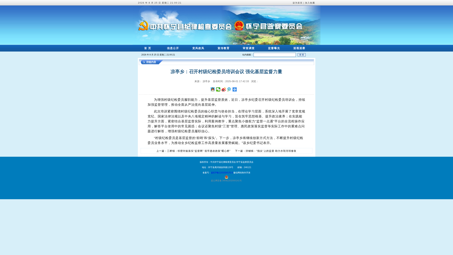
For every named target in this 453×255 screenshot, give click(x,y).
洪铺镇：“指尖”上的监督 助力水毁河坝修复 (271, 150)
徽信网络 (237, 172)
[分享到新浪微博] (224, 89)
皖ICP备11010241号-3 (222, 172)
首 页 (147, 48)
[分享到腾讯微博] (229, 89)
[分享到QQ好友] (213, 89)
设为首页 (298, 3)
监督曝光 (274, 48)
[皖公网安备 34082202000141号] (226, 177)
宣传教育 (224, 48)
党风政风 (198, 48)
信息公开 (173, 48)
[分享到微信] (218, 89)
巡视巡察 (299, 48)
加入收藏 (310, 3)
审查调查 (249, 48)
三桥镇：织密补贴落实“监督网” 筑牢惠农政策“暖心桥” (199, 150)
